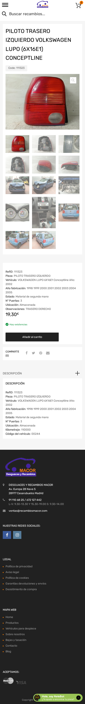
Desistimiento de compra (21, 589)
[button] (73, 80)
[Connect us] (7, 535)
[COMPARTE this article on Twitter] (33, 353)
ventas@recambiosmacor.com (28, 510)
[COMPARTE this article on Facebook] (25, 353)
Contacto (11, 645)
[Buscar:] (37, 14)
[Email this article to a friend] (47, 353)
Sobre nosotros (15, 634)
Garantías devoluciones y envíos (26, 583)
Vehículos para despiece (21, 628)
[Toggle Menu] (5, 6)
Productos (12, 623)
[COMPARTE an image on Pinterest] (40, 353)
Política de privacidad (19, 566)
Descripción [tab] (12, 373)
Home (9, 617)
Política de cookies (17, 578)
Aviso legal (12, 572)
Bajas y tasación (16, 640)
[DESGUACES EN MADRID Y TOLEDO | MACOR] (42, 4)
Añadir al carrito (32, 337)
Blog (8, 651)
